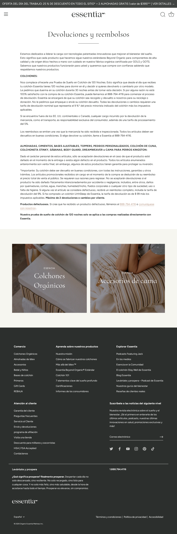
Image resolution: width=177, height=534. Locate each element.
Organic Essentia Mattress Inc (31, 524)
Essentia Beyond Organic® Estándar (75, 369)
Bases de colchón (23, 375)
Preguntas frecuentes (26, 416)
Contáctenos (21, 453)
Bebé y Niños (21, 369)
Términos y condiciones (108, 517)
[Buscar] (163, 14)
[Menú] (6, 14)
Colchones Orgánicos (25, 353)
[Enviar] (161, 437)
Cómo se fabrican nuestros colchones (76, 359)
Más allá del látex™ (66, 364)
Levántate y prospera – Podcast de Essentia (139, 380)
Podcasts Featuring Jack (129, 353)
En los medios (123, 359)
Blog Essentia (123, 375)
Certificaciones (64, 386)
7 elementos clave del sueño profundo (76, 380)
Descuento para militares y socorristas (34, 442)
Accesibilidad (156, 517)
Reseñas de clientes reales (130, 391)
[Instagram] (136, 448)
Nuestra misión (64, 353)
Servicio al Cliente (23, 421)
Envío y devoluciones (25, 426)
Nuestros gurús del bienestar (132, 386)
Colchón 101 (62, 375)
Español (18, 517)
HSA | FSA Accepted (25, 448)
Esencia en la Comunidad (129, 364)
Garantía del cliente (24, 410)
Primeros (19, 380)
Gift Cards (19, 386)
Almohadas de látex (24, 359)
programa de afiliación (26, 432)
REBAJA (18, 391)
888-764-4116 (128, 204)
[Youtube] (128, 448)
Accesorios (20, 364)
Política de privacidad (135, 517)
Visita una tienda (23, 437)
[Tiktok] (153, 448)
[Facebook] (119, 448)
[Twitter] (111, 448)
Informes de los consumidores (72, 391)
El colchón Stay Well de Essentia (133, 369)
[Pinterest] (144, 448)
